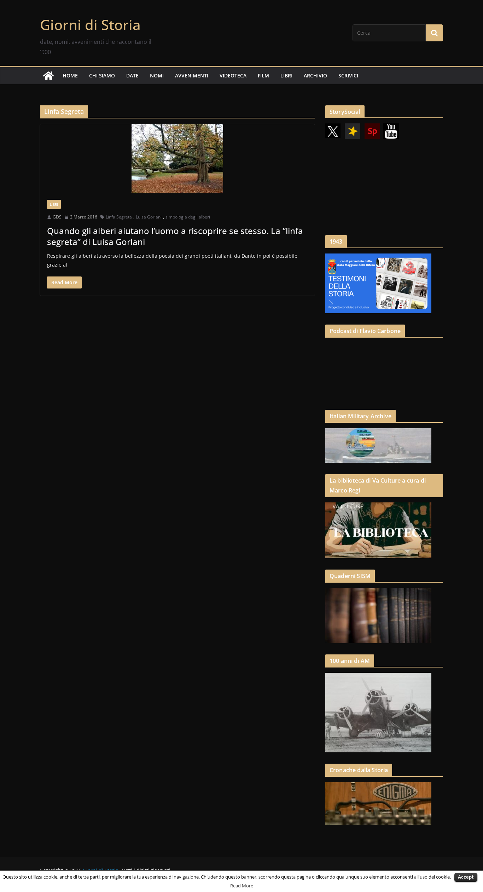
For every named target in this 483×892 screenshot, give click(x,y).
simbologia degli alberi (187, 217)
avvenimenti (191, 75)
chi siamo (102, 75)
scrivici (348, 75)
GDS (57, 217)
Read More (241, 885)
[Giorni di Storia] (48, 75)
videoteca (233, 75)
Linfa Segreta (119, 217)
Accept (466, 877)
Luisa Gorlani (149, 217)
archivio (315, 75)
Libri (54, 204)
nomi (157, 75)
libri (286, 75)
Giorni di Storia (90, 24)
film (263, 75)
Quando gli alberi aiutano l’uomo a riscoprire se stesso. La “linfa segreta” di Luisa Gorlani (175, 236)
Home (70, 75)
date (132, 75)
